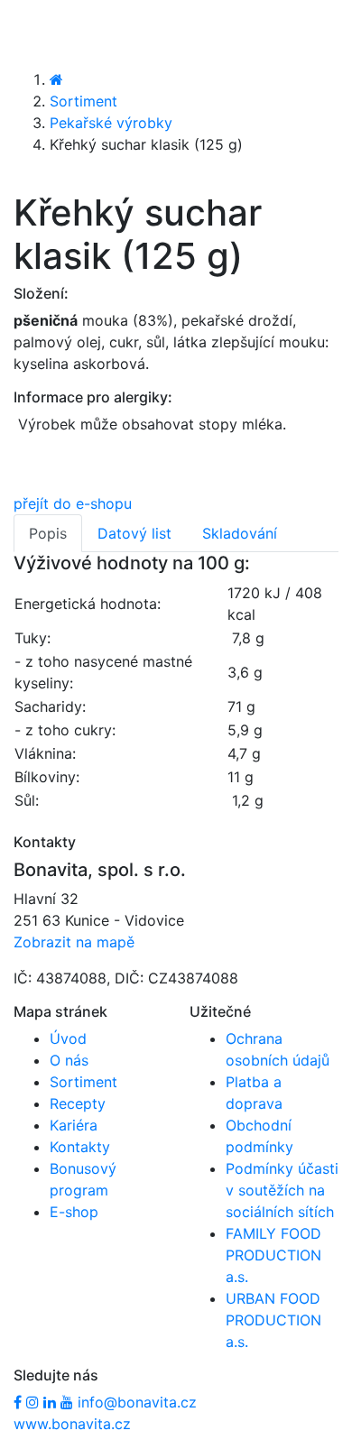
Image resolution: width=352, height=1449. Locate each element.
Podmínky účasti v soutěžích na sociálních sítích (282, 1190)
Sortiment (83, 101)
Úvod (68, 1038)
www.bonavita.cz (72, 1424)
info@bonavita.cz (137, 1402)
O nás (69, 1060)
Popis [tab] (48, 533)
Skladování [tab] (239, 533)
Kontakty (80, 1147)
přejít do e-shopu (73, 503)
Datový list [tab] (134, 533)
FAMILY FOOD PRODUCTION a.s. (273, 1255)
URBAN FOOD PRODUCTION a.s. (273, 1320)
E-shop (74, 1212)
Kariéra (73, 1125)
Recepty (78, 1103)
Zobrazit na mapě (74, 942)
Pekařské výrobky (111, 123)
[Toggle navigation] (39, 33)
